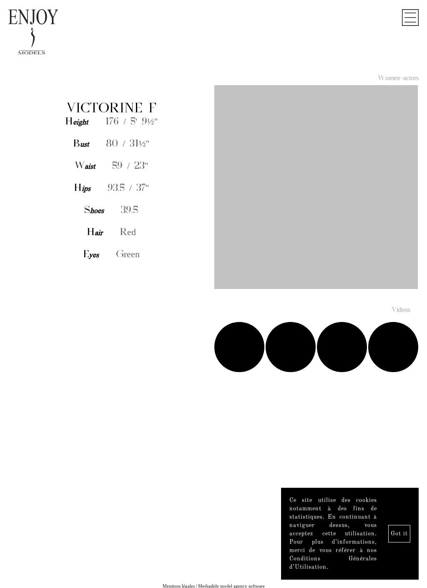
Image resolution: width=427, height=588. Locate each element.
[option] (213, 187)
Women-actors (398, 78)
